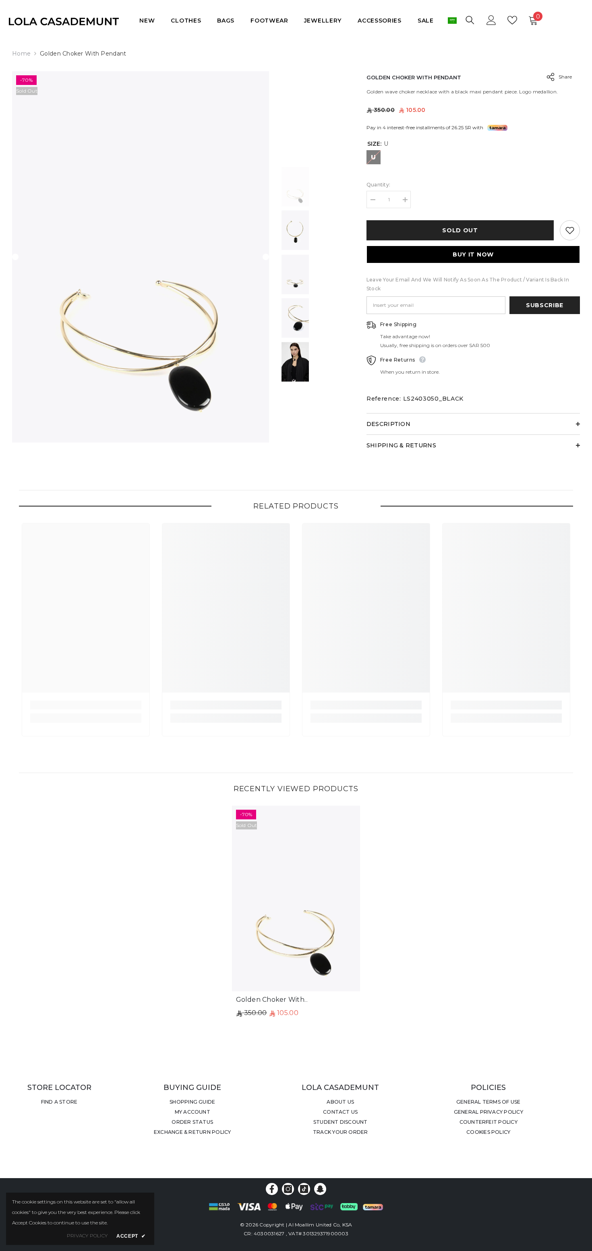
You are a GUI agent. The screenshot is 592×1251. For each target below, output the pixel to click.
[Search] (470, 19)
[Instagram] (288, 1189)
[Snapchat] (320, 1189)
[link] (85, 705)
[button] (15, 257)
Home (21, 53)
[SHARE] (547, 77)
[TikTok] (304, 1189)
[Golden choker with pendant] (296, 898)
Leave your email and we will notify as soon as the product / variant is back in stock (467, 284)
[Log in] (491, 20)
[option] (140, 257)
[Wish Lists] (512, 20)
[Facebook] (272, 1189)
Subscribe (544, 305)
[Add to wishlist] (570, 230)
